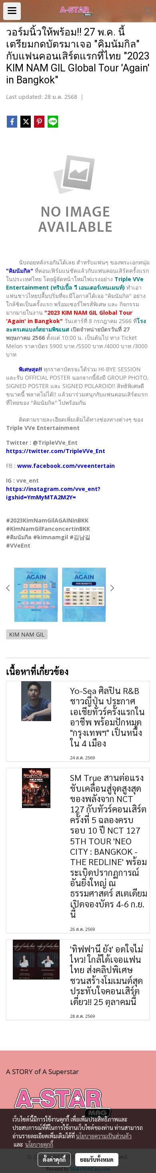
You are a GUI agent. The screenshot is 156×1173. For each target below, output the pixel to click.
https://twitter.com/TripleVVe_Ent (55, 451)
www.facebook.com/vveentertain (66, 465)
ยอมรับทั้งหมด (97, 1159)
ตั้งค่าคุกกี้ (54, 1159)
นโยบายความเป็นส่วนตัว (104, 1135)
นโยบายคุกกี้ (39, 1144)
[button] (146, 11)
